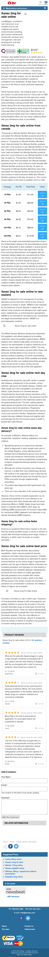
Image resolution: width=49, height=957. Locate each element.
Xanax (12, 841)
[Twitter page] (28, 918)
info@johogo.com (27, 912)
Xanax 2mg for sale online (26, 841)
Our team (5, 929)
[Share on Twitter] (16, 846)
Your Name (6, 777)
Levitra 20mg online (13, 859)
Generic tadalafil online (14, 868)
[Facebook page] (21, 918)
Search (40, 4)
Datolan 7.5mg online (14, 865)
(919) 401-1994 (17, 909)
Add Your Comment (10, 817)
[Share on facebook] (10, 846)
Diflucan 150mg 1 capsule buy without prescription (20, 872)
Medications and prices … (17, 8)
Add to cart (42, 194)
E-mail (4, 785)
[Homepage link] (8, 3)
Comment (5, 797)
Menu (46, 4)
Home (5, 841)
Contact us (29, 926)
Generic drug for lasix (14, 862)
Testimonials (30, 929)
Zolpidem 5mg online (14, 877)
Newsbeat (13, 896)
